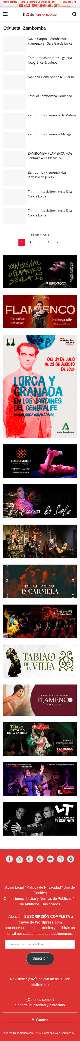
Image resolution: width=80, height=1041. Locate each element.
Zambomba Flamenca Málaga (50, 134)
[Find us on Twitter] (19, 859)
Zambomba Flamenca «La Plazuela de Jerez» (47, 174)
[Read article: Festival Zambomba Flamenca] (14, 102)
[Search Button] (74, 14)
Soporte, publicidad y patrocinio (40, 1005)
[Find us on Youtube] (50, 859)
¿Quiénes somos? (40, 999)
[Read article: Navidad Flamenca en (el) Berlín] (14, 83)
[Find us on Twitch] (60, 859)
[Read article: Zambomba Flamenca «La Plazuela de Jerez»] (14, 178)
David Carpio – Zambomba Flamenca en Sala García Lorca (50, 41)
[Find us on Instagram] (40, 859)
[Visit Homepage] (40, 14)
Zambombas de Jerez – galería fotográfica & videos (50, 59)
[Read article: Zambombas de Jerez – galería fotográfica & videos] (14, 63)
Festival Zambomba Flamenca (50, 96)
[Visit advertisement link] (40, 4)
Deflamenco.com (23, 1033)
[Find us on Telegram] (70, 859)
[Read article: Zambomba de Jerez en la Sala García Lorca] (14, 197)
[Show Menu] (5, 14)
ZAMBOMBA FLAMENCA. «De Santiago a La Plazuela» (50, 155)
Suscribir (40, 958)
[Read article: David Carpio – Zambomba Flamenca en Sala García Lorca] (14, 44)
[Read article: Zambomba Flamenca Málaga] (14, 140)
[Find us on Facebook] (9, 859)
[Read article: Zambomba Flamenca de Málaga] (14, 121)
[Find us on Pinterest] (29, 859)
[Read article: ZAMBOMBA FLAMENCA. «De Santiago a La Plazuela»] (14, 159)
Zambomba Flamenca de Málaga (52, 115)
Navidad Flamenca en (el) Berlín (51, 77)
